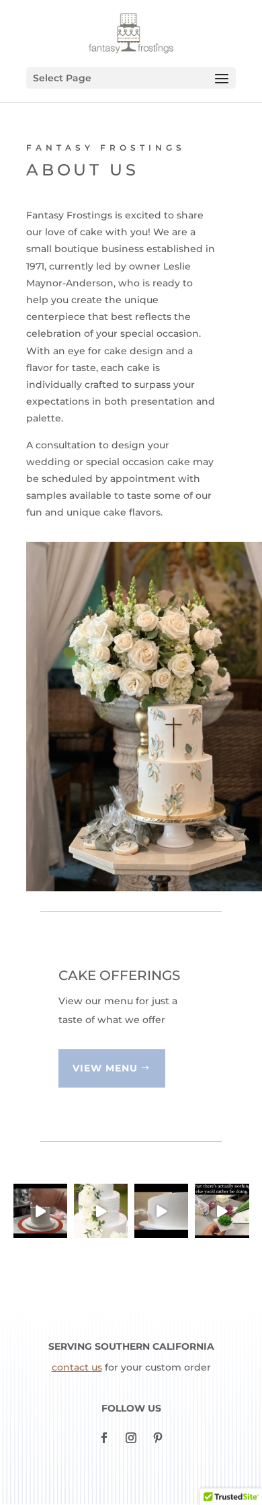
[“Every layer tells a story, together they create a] (101, 1210)
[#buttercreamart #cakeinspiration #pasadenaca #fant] (222, 1210)
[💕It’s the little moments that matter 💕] (40, 1210)
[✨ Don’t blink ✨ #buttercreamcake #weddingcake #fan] (161, 1210)
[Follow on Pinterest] (158, 1438)
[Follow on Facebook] (104, 1438)
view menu (105, 1068)
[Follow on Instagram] (131, 1438)
